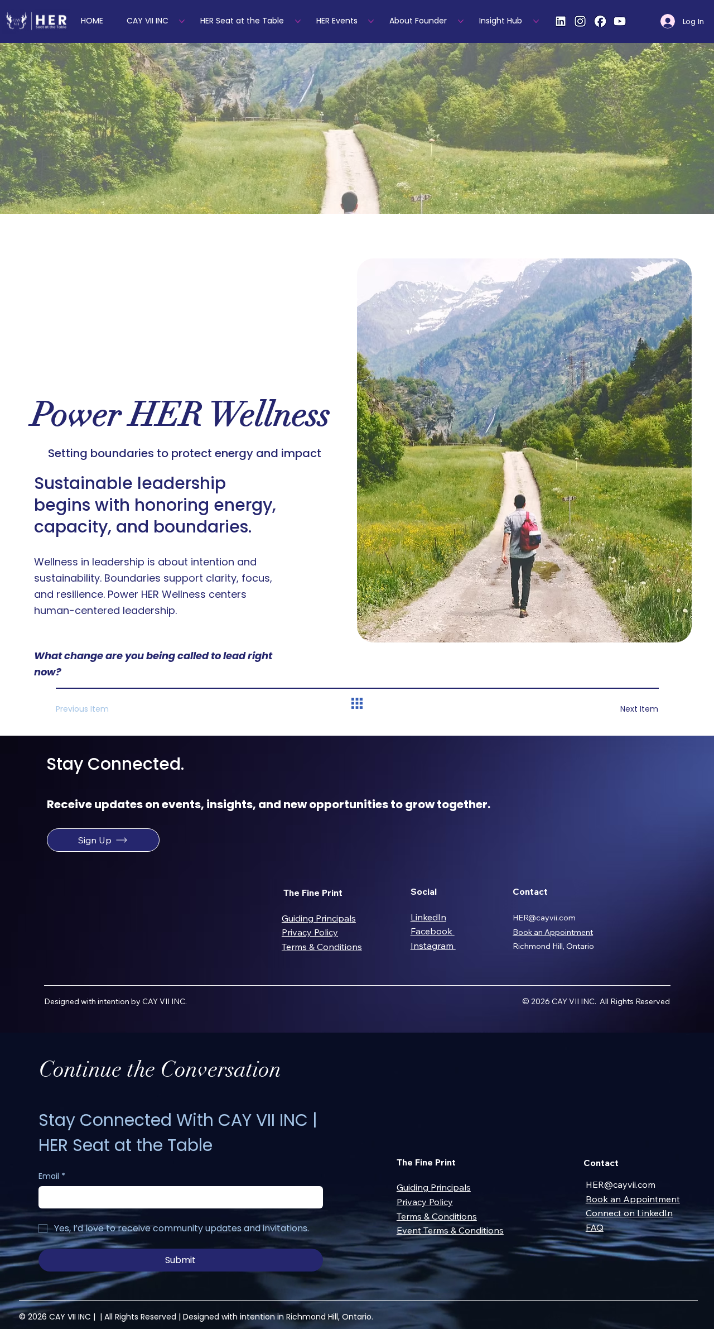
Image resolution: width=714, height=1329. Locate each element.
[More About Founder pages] (461, 21)
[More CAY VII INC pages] (182, 21)
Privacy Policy (310, 932)
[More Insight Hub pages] (536, 21)
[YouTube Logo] (619, 21)
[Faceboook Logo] (600, 21)
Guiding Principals (319, 918)
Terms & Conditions (322, 946)
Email (51, 1176)
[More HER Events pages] (371, 21)
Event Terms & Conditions (450, 1230)
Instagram (433, 945)
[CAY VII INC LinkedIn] (560, 21)
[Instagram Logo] (580, 21)
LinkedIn (428, 917)
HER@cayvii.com (544, 918)
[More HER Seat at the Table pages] (298, 21)
